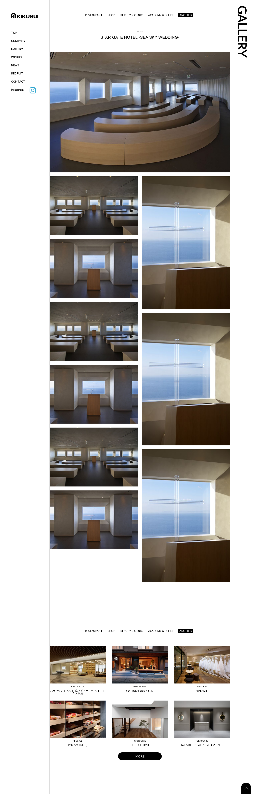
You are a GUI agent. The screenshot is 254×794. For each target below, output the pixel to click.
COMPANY (18, 40)
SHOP (111, 15)
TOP (14, 32)
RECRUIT (17, 73)
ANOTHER (185, 15)
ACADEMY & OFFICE (161, 15)
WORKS (16, 57)
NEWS (15, 65)
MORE (140, 756)
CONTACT (18, 81)
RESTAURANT (93, 15)
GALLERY (17, 49)
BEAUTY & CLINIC (131, 15)
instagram (20, 89)
